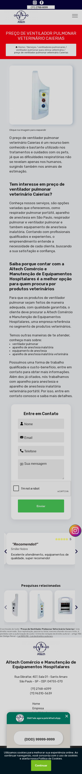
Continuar (41, 765)
